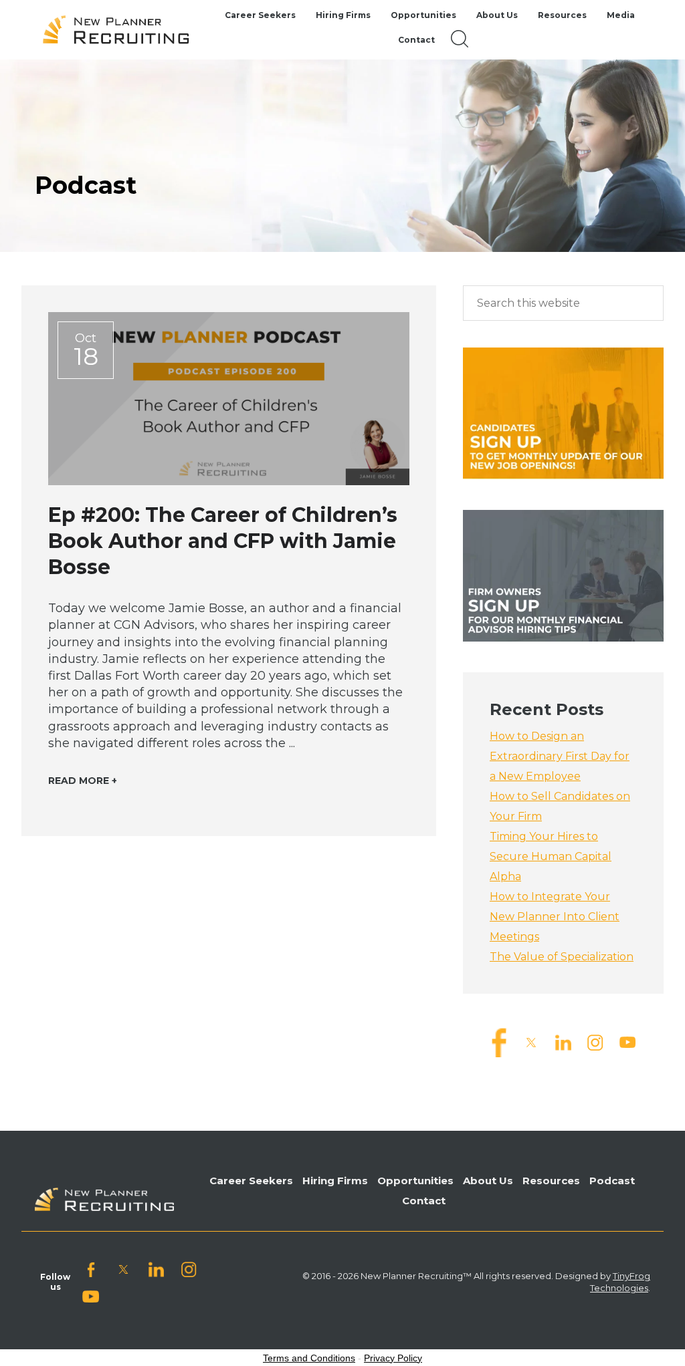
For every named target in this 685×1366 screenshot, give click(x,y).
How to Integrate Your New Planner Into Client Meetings (554, 916)
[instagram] (595, 1041)
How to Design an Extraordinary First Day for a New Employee (559, 756)
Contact (424, 1200)
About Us (488, 1180)
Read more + (82, 781)
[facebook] (499, 1041)
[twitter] (531, 1041)
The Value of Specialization (561, 956)
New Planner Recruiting (122, 30)
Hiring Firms (335, 1180)
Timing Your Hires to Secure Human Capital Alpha (550, 856)
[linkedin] (563, 1041)
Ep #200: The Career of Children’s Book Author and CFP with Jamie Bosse (222, 541)
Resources (551, 1180)
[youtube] (627, 1041)
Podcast (612, 1180)
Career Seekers (251, 1180)
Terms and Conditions (309, 1358)
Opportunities (415, 1180)
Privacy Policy (393, 1358)
